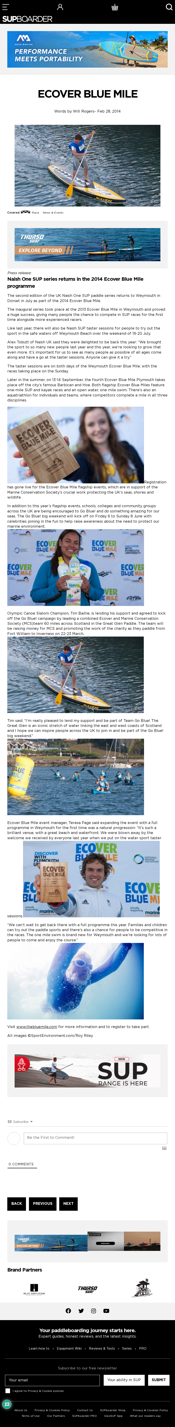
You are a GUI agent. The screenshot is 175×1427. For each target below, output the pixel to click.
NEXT (68, 1204)
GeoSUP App (113, 1416)
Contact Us (85, 1410)
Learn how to (39, 1348)
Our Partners (56, 1416)
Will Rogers (83, 111)
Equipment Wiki (69, 1348)
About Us (20, 1410)
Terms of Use (31, 1416)
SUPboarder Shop (113, 1410)
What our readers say (145, 1416)
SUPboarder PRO (84, 1416)
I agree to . (38, 1391)
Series (127, 1348)
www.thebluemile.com (36, 1027)
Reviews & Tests (102, 1348)
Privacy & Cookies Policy (52, 1410)
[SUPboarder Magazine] (27, 19)
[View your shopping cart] (114, 7)
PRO (143, 1348)
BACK (16, 1204)
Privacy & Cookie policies (46, 1391)
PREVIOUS (42, 1204)
